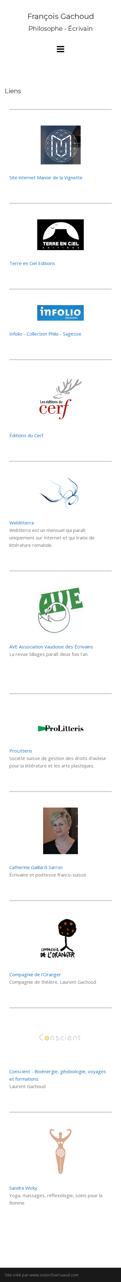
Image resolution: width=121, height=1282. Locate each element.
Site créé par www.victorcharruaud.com (41, 1275)
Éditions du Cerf (26, 435)
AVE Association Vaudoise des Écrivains (51, 646)
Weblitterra (21, 523)
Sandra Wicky (23, 1188)
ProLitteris (20, 751)
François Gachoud (60, 16)
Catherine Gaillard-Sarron (36, 867)
